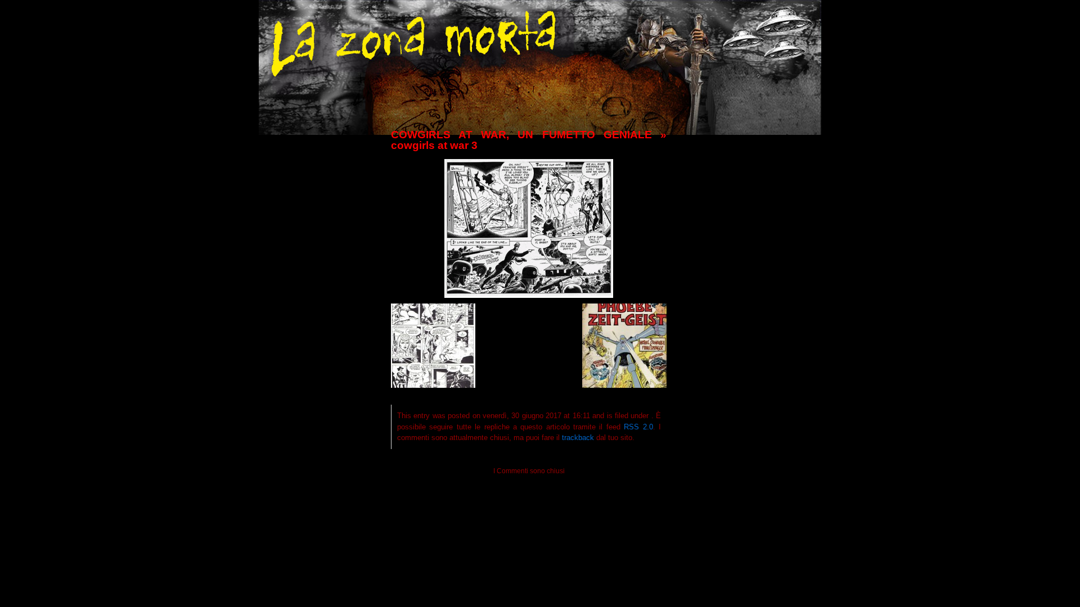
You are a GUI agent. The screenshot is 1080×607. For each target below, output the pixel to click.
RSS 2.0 (638, 427)
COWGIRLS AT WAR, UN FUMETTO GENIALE (521, 135)
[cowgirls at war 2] (433, 384)
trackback (578, 437)
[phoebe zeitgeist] (624, 384)
